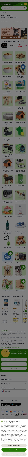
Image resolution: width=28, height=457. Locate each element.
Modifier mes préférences (14, 445)
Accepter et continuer (14, 449)
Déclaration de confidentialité (12, 442)
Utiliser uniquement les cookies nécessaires (14, 454)
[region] (14, 438)
